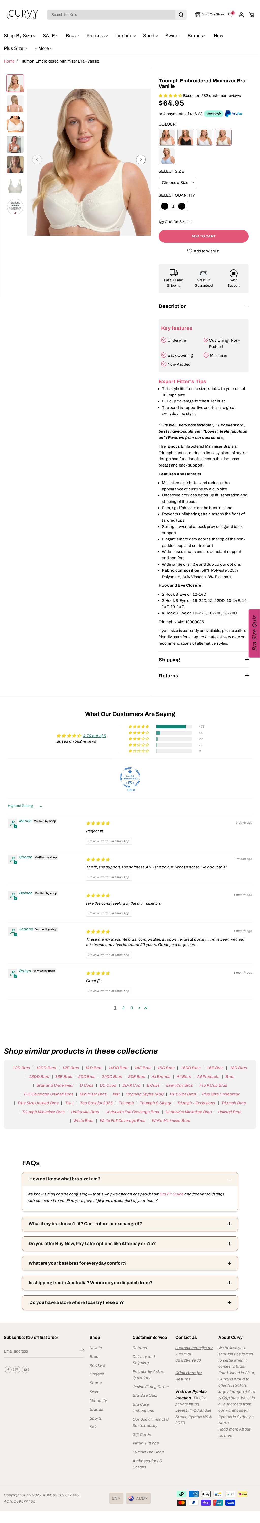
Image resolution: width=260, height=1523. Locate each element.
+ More (42, 48)
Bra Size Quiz (145, 1395)
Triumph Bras (233, 1103)
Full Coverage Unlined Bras (48, 1094)
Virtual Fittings (146, 1443)
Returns (140, 1348)
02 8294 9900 (188, 1360)
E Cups (153, 1085)
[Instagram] (16, 1369)
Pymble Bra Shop (148, 1452)
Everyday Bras (179, 1085)
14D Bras (93, 1068)
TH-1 (69, 1103)
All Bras (184, 1076)
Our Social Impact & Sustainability (151, 1422)
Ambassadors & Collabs (147, 1464)
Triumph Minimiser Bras (43, 1112)
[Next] (141, 159)
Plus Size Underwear (220, 1094)
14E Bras (143, 1068)
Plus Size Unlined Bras (38, 1103)
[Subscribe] (82, 1351)
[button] (171, 95)
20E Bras (136, 1076)
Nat (116, 1094)
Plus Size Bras (183, 1094)
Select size (171, 171)
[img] (98, 823)
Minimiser (218, 355)
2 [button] (123, 1008)
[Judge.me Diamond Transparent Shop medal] (130, 777)
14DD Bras (118, 1068)
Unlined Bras (229, 1112)
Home (9, 61)
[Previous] (37, 159)
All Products (208, 1076)
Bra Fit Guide (171, 1194)
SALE (49, 35)
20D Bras (86, 1076)
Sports (96, 1418)
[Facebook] (8, 1369)
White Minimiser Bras (171, 1120)
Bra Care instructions (143, 1407)
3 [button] (132, 1008)
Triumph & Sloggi (155, 1103)
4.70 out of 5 (94, 736)
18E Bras (63, 1076)
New (218, 35)
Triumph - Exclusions (196, 1103)
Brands (196, 35)
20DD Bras (112, 1076)
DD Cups (108, 1085)
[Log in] (241, 14)
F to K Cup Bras (213, 1085)
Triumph (126, 1103)
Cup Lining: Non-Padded (224, 343)
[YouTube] (25, 1369)
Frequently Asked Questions (148, 1374)
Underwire (177, 340)
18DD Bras (39, 1076)
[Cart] (251, 14)
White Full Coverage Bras (123, 1120)
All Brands (161, 1076)
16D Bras (166, 1068)
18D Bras (238, 1068)
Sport (149, 35)
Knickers (96, 35)
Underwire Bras (85, 1112)
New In (96, 1348)
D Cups (86, 1085)
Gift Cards (142, 1434)
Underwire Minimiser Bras (189, 1112)
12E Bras (70, 1068)
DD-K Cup (131, 1085)
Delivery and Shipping (144, 1359)
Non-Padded (179, 364)
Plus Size (14, 48)
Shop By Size (18, 35)
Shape (96, 1383)
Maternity (98, 1400)
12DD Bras (46, 1068)
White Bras (83, 1120)
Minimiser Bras (93, 1094)
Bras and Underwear (55, 1085)
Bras (71, 35)
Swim (171, 35)
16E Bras (215, 1068)
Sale (94, 1427)
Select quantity (177, 195)
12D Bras (21, 1068)
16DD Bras (191, 1068)
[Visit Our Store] (210, 15)
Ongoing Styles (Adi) (145, 1094)
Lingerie (124, 35)
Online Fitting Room (151, 1387)
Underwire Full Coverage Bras (132, 1112)
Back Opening (180, 355)
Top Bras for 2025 (96, 1103)
